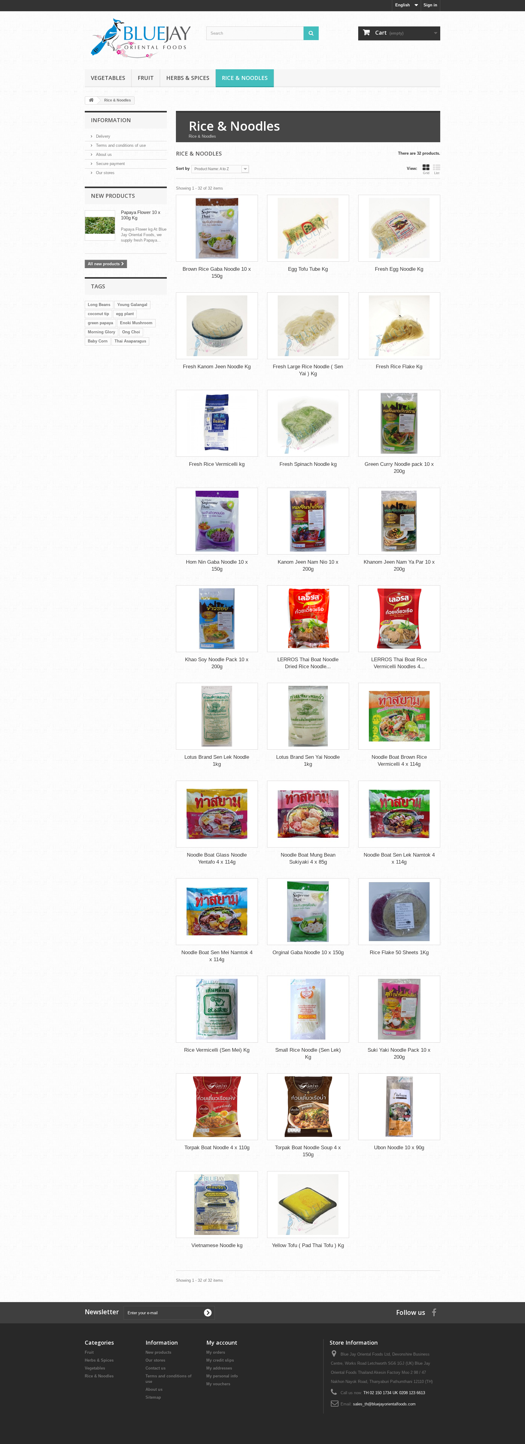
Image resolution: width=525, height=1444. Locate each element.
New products (113, 195)
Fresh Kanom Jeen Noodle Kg (217, 367)
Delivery (102, 136)
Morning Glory (101, 332)
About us (103, 154)
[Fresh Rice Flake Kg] (399, 325)
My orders (215, 1352)
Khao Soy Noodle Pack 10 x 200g (217, 663)
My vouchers (218, 1384)
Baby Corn (98, 341)
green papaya (100, 323)
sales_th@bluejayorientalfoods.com (384, 1404)
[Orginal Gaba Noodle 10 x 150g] (308, 911)
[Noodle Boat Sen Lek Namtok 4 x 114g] (399, 814)
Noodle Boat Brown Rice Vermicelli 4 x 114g (399, 760)
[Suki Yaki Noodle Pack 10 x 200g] (399, 1009)
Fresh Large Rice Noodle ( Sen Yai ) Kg (308, 370)
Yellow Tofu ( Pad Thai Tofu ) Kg (308, 1245)
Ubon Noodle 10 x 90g (399, 1147)
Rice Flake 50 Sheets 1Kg (399, 952)
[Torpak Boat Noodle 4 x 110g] (217, 1106)
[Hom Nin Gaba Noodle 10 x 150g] (217, 521)
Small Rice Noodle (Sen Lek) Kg (308, 1053)
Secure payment (110, 163)
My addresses (219, 1368)
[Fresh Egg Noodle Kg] (399, 228)
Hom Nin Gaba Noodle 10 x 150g (217, 565)
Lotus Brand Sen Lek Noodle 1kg (216, 760)
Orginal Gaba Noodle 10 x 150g (308, 952)
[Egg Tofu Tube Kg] (308, 228)
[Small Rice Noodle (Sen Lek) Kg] (308, 1009)
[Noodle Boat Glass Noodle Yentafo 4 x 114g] (217, 814)
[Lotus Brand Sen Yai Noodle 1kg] (308, 716)
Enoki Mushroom (136, 323)
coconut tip (98, 313)
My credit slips (220, 1360)
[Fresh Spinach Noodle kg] (308, 423)
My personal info (222, 1376)
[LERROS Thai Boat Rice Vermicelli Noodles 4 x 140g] (399, 618)
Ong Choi (131, 332)
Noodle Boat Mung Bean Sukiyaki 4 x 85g (308, 858)
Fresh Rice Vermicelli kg (217, 464)
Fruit (146, 77)
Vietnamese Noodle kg (216, 1245)
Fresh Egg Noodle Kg (399, 269)
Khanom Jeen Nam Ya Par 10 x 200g (399, 565)
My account (221, 1342)
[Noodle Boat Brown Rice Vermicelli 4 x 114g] (399, 716)
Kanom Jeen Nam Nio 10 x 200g (308, 565)
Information (111, 120)
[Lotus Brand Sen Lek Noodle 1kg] (217, 716)
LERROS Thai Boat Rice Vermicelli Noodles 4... (399, 663)
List (436, 173)
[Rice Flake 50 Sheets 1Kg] (399, 911)
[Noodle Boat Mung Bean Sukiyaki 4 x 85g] (308, 814)
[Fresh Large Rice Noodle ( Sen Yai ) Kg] (308, 325)
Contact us (156, 1368)
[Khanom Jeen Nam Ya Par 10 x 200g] (399, 521)
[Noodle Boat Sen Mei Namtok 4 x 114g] (217, 911)
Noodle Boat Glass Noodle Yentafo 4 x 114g (217, 858)
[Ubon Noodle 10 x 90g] (399, 1106)
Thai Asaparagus (130, 341)
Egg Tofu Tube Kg (308, 269)
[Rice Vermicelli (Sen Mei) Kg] (217, 1009)
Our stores (105, 172)
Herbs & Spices (187, 77)
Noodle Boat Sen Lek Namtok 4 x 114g (399, 858)
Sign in (430, 5)
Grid (426, 173)
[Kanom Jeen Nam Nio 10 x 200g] (308, 521)
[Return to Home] (91, 100)
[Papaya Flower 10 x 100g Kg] (100, 225)
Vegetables (108, 77)
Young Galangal (132, 304)
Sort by (183, 168)
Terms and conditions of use (120, 145)
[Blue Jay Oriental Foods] (141, 39)
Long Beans (99, 304)
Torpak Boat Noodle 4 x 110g (216, 1147)
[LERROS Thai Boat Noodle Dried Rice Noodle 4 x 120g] (308, 618)
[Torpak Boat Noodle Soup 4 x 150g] (308, 1106)
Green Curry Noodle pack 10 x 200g (399, 467)
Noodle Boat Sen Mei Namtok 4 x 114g (216, 956)
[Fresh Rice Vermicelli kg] (217, 423)
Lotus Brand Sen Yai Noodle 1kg (308, 760)
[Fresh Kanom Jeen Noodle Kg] (217, 325)
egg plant (125, 313)
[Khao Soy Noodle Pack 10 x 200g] (217, 618)
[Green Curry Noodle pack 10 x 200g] (399, 423)
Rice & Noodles (245, 77)
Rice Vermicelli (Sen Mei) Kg (216, 1050)
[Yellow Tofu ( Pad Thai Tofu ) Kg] (308, 1204)
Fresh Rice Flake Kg (399, 367)
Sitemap (153, 1397)
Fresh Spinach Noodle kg (308, 464)
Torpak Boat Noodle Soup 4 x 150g (308, 1151)
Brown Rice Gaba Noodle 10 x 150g (217, 272)
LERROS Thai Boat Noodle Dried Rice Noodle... (307, 663)
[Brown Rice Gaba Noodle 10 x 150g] (217, 228)
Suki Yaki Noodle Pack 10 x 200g (399, 1053)
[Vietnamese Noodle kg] (217, 1204)
